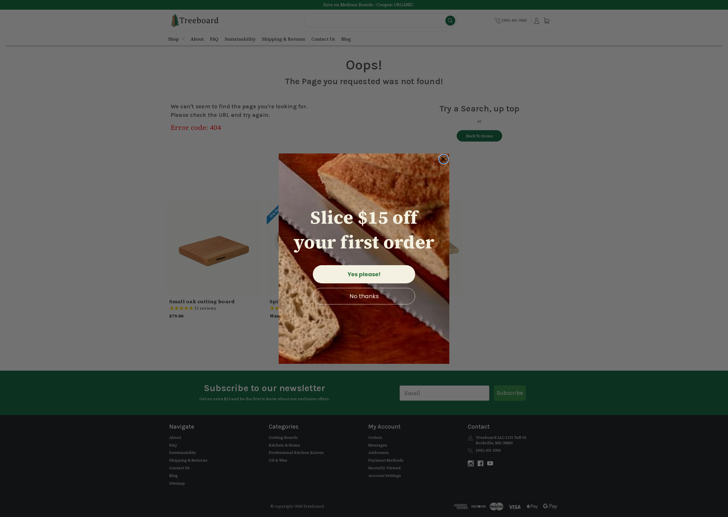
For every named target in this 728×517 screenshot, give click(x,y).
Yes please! (364, 274)
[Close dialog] (443, 159)
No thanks (364, 296)
